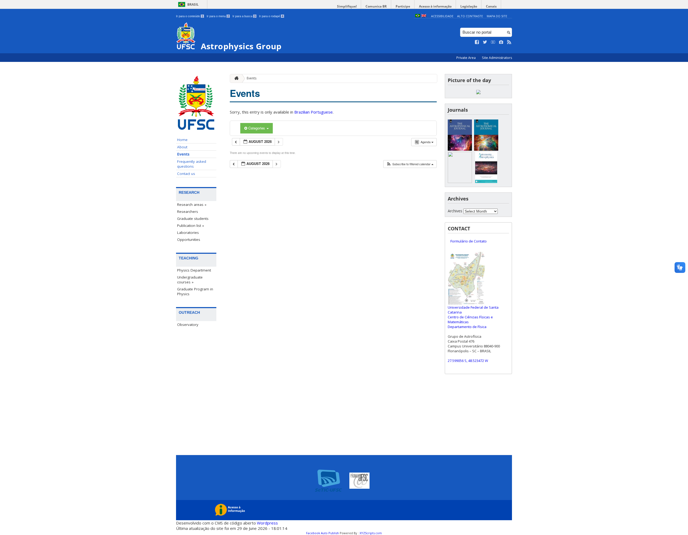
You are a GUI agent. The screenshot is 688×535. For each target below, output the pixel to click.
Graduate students (193, 218)
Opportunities (188, 239)
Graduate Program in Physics (195, 291)
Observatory (187, 324)
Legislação (468, 6)
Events (183, 154)
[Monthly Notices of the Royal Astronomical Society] (460, 181)
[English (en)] (423, 16)
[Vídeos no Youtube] (493, 42)
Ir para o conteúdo (189, 16)
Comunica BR (376, 6)
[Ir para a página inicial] (235, 78)
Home (182, 139)
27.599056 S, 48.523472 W (468, 360)
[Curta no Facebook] (477, 42)
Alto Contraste (470, 16)
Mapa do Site (497, 16)
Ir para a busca (244, 16)
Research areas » (191, 204)
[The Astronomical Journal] (486, 149)
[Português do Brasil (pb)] (417, 16)
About (182, 147)
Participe (403, 6)
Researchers (187, 211)
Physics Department (194, 270)
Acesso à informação (435, 6)
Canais (491, 6)
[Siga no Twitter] (485, 42)
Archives (455, 210)
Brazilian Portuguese (313, 112)
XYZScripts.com (371, 533)
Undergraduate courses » (190, 279)
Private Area (466, 57)
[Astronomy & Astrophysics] (486, 181)
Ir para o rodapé (271, 16)
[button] (410, 164)
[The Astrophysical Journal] (460, 149)
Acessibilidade (442, 16)
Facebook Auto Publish (322, 533)
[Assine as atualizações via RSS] (509, 42)
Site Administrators (497, 57)
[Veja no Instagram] (501, 42)
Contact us (186, 173)
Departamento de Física (467, 326)
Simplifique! (347, 6)
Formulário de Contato (468, 241)
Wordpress (267, 523)
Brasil (193, 4)
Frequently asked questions (191, 164)
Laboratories (188, 232)
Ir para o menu (218, 16)
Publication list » (190, 225)
